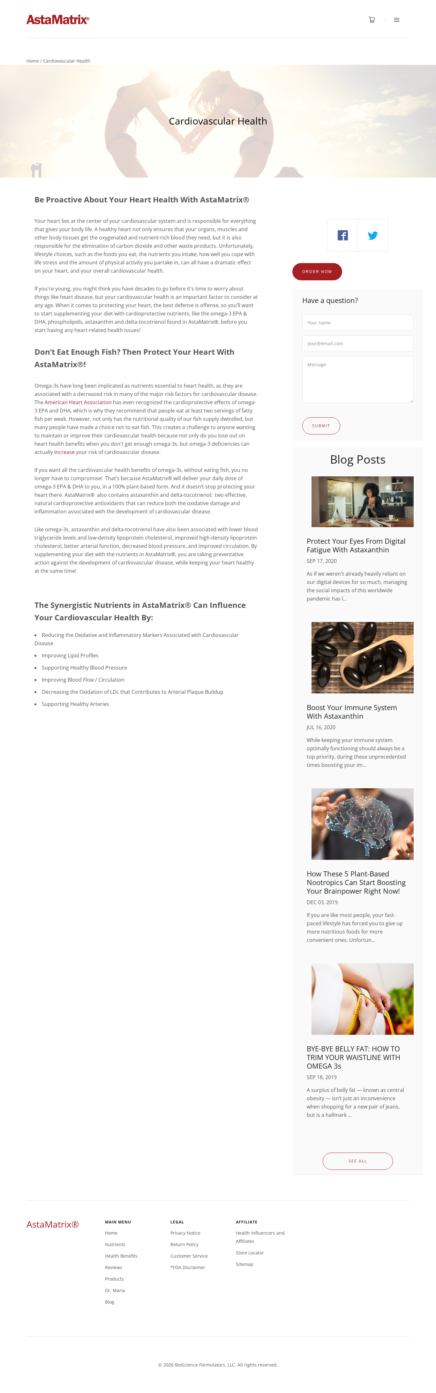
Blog (109, 1302)
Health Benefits (121, 1256)
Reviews (113, 1267)
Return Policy (184, 1244)
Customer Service (189, 1256)
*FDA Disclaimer (187, 1267)
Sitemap (244, 1264)
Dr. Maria (115, 1290)
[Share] (342, 235)
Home (32, 61)
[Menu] (392, 19)
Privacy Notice (185, 1233)
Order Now (317, 271)
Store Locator (250, 1253)
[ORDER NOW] (317, 264)
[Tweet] (373, 235)
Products (114, 1279)
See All (358, 1161)
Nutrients (115, 1244)
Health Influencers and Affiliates (260, 1237)
